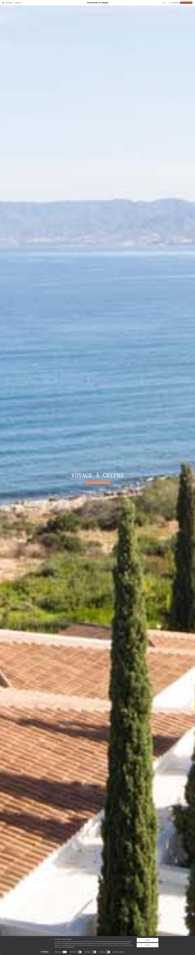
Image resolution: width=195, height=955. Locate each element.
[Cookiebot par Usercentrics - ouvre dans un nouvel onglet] (44, 952)
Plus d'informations (68, 947)
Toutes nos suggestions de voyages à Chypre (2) (97, 482)
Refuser (147, 945)
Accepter (147, 940)
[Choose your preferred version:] (165, 2)
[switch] (79, 952)
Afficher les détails (118, 952)
